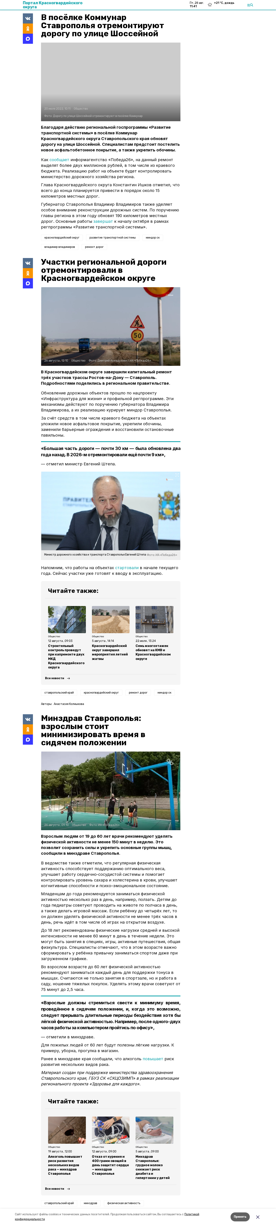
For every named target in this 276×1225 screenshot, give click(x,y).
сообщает (59, 159)
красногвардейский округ (61, 237)
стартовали (127, 567)
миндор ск (153, 237)
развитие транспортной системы (113, 237)
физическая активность (123, 1203)
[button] (110, 82)
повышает (153, 1058)
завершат (103, 221)
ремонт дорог (94, 247)
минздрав (90, 1203)
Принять (240, 1217)
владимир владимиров (59, 247)
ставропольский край (59, 692)
